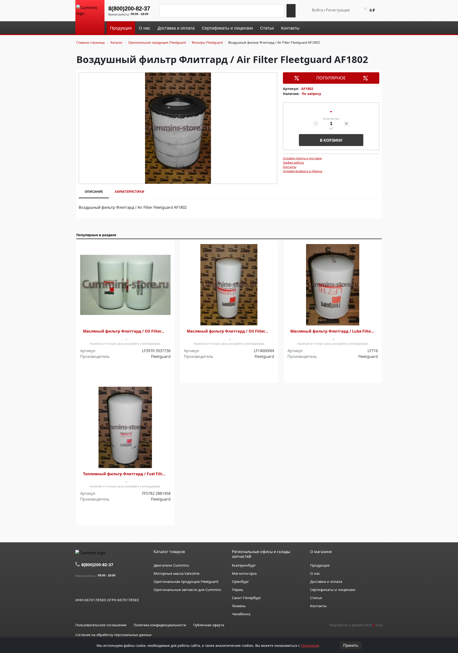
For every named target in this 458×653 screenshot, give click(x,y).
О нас (315, 573)
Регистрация (338, 10)
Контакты (289, 167)
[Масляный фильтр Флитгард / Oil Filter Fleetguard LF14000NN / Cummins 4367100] (229, 284)
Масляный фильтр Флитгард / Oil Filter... (123, 331)
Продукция (319, 565)
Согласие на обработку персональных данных (113, 634)
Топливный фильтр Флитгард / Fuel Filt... (124, 474)
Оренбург (240, 581)
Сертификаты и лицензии (332, 589)
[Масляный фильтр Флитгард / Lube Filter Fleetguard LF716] (332, 284)
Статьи (316, 597)
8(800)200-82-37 (129, 8)
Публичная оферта (208, 625)
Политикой (310, 645)
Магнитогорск (244, 573)
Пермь (237, 589)
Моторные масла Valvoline (176, 573)
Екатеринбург (244, 565)
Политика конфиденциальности (160, 625)
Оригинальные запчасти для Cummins (187, 589)
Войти (317, 10)
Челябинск (241, 613)
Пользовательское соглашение (100, 625)
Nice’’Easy (374, 625)
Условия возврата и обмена (302, 171)
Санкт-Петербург (246, 597)
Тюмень (239, 605)
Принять (350, 645)
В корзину (331, 140)
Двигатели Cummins (171, 565)
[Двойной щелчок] (79, 589)
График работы (293, 163)
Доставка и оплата (326, 581)
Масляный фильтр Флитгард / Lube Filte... (332, 331)
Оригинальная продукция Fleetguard (186, 581)
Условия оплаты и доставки (302, 158)
